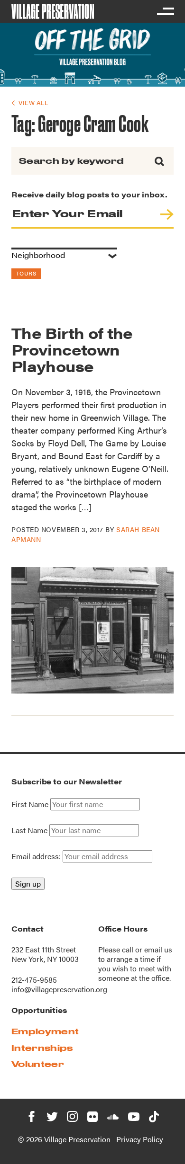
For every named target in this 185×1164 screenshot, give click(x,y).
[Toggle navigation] (165, 11)
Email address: (37, 856)
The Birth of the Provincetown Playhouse (72, 349)
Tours (26, 273)
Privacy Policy (139, 1139)
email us (158, 949)
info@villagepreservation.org (59, 989)
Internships (42, 1047)
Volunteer (37, 1063)
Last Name (29, 830)
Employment (45, 1031)
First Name (29, 804)
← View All (29, 102)
